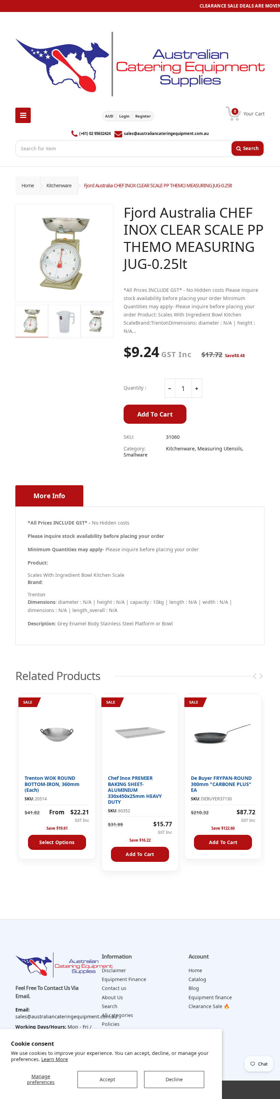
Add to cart (140, 854)
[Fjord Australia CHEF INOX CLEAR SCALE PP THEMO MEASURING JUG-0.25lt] (64, 253)
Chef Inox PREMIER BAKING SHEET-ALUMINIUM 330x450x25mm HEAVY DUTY (135, 790)
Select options (56, 842)
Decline (174, 1079)
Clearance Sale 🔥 (209, 1006)
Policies (111, 1024)
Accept (107, 1079)
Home (28, 185)
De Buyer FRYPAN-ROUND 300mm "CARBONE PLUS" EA (221, 784)
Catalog (197, 979)
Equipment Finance (124, 979)
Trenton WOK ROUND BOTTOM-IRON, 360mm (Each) (52, 784)
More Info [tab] (49, 495)
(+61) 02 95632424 (95, 133)
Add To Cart (155, 414)
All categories (117, 1015)
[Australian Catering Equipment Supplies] (140, 62)
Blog (193, 988)
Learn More (54, 1059)
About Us (112, 997)
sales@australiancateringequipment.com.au (166, 133)
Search (109, 1006)
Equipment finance (210, 997)
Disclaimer (114, 970)
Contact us (114, 988)
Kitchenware (58, 185)
